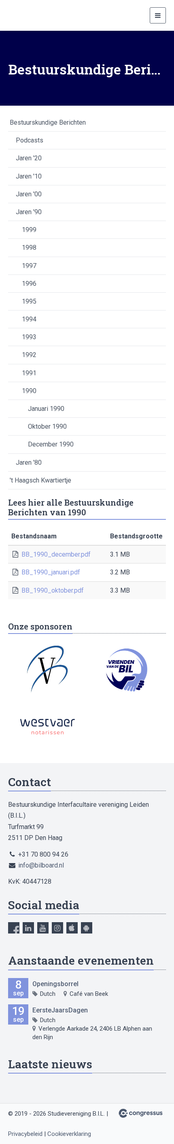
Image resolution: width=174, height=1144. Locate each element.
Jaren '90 (29, 212)
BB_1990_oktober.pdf (52, 590)
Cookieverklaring (69, 1134)
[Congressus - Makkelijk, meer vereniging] (140, 1113)
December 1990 (51, 444)
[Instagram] (57, 927)
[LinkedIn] (28, 927)
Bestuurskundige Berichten (48, 122)
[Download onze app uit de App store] (72, 927)
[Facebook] (13, 927)
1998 (29, 247)
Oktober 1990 (47, 426)
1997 (29, 266)
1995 (29, 301)
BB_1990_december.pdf (56, 554)
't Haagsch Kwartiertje (40, 480)
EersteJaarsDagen (60, 1010)
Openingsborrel (55, 984)
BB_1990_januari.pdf (50, 572)
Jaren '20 (29, 158)
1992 (29, 355)
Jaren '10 (29, 176)
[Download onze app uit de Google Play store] (86, 927)
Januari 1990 (46, 409)
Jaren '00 (29, 194)
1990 (29, 391)
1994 (29, 319)
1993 (29, 337)
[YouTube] (43, 927)
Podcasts (29, 140)
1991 (29, 373)
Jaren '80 (29, 462)
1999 (29, 230)
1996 (29, 283)
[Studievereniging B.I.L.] (28, 15)
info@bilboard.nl (41, 865)
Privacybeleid (25, 1134)
